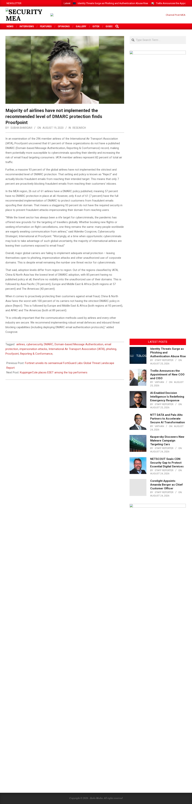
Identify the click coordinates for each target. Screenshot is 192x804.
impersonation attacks (33, 349)
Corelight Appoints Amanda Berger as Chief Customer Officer (166, 484)
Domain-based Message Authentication (79, 344)
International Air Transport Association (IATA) (77, 349)
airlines (20, 344)
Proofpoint (12, 353)
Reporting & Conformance (36, 353)
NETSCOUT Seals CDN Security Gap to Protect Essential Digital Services (167, 462)
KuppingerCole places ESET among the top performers (53, 372)
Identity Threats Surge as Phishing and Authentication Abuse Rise (113, 3)
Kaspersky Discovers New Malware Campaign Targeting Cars (167, 440)
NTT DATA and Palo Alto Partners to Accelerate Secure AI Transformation (167, 418)
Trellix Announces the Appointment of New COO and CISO (167, 374)
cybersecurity (34, 344)
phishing (111, 349)
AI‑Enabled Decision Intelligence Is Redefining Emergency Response (167, 396)
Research (79, 127)
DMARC (48, 344)
